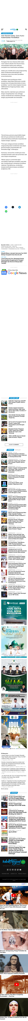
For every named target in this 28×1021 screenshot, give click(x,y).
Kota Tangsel (19, 247)
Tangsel (23, 248)
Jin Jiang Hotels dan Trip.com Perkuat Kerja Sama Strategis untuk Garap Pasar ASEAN (14, 776)
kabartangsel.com (11, 41)
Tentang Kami (5, 873)
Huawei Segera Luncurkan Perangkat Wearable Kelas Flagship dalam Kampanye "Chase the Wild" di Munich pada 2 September (14, 757)
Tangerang (5, 248)
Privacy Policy (22, 873)
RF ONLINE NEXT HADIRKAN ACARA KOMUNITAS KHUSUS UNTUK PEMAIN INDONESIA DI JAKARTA (14, 769)
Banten (15, 246)
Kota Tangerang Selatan (8, 247)
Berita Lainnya (4, 788)
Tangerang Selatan (14, 248)
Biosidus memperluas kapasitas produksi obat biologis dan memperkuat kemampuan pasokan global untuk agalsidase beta (13, 764)
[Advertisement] (14, 14)
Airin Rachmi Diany (6, 246)
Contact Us (14, 873)
